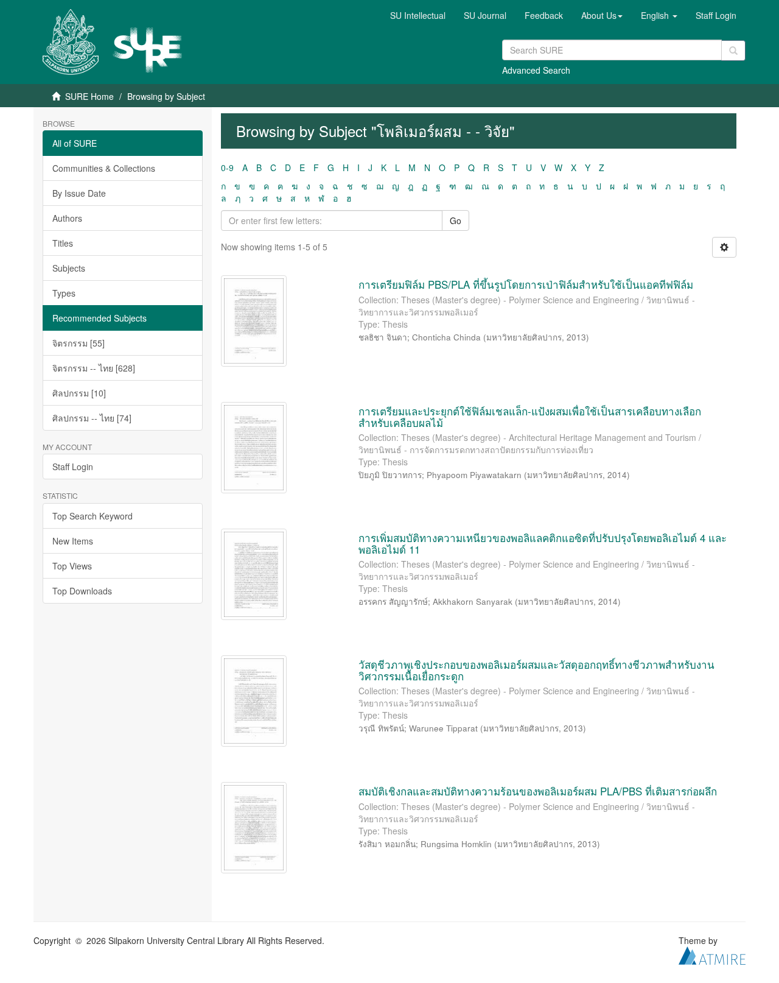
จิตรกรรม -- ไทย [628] (93, 368)
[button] (602, 15)
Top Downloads (82, 591)
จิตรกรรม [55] (78, 343)
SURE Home (89, 96)
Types (63, 293)
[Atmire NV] (712, 954)
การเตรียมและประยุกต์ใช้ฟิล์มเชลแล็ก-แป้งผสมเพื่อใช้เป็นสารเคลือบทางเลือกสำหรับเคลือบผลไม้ (529, 416)
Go (455, 220)
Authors (67, 218)
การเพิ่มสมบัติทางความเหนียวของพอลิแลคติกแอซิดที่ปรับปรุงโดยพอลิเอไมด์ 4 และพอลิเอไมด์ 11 (542, 543)
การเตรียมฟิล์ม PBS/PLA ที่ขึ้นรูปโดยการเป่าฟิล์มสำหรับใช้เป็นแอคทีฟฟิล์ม (525, 284)
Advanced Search (536, 70)
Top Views (72, 566)
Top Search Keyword (92, 516)
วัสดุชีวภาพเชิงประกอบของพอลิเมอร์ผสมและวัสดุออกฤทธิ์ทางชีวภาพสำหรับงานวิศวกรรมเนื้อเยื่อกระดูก (536, 670)
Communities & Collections (103, 168)
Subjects (68, 268)
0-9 (227, 167)
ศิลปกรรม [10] (79, 393)
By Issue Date (79, 193)
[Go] (733, 50)
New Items (72, 541)
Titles (62, 243)
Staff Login (72, 466)
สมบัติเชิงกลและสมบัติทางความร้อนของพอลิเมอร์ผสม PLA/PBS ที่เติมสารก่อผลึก (537, 790)
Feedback (544, 15)
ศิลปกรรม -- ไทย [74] (91, 418)
